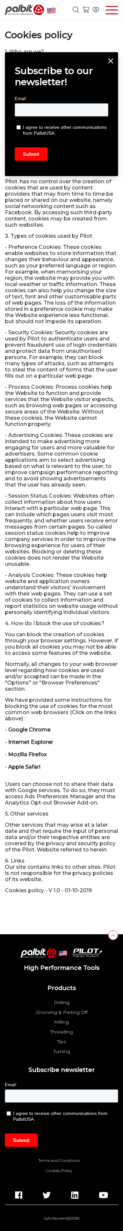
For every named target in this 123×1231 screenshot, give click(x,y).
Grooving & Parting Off (62, 1012)
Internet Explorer (30, 742)
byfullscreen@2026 (61, 1218)
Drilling (62, 1002)
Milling (61, 1022)
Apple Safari (24, 767)
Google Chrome (29, 730)
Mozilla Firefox (27, 754)
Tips (61, 1041)
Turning (61, 1051)
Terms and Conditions (59, 1161)
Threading (61, 1031)
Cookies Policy (59, 1171)
